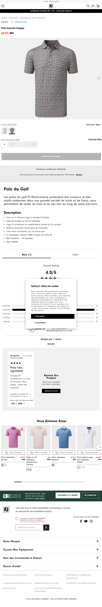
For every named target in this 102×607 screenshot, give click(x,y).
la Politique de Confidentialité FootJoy (32, 521)
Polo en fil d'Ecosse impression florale (31, 461)
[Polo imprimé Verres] (13, 449)
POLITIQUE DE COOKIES (43, 575)
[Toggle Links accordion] (51, 541)
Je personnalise (40, 322)
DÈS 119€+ (42, 11)
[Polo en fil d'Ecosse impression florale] (38, 449)
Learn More (39, 498)
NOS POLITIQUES (9, 588)
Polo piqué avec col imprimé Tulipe (85, 459)
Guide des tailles (95, 139)
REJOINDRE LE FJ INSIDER (67, 495)
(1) (12, 22)
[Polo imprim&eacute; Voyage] (51, 80)
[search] (88, 6)
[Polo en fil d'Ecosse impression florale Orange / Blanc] (27, 469)
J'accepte (39, 316)
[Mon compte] (93, 6)
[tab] (98, 6)
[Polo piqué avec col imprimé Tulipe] (89, 449)
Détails (79, 175)
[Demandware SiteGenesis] (51, 5)
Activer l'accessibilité (51, 1)
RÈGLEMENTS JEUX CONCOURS (46, 583)
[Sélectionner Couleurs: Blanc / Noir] (4, 131)
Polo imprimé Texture (58, 458)
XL (26, 144)
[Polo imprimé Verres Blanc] (5, 465)
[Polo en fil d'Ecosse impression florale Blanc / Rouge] (30, 469)
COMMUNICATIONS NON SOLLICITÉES (17, 583)
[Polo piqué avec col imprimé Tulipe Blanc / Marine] (81, 467)
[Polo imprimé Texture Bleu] (53, 465)
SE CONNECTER (90, 495)
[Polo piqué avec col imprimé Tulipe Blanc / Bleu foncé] (83, 467)
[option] (51, 80)
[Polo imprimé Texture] (64, 449)
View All (51, 344)
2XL (34, 144)
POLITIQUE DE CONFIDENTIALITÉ (15, 575)
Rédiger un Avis (21, 22)
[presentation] (26, 254)
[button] (3, 6)
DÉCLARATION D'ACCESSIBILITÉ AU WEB (81, 583)
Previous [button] (3, 78)
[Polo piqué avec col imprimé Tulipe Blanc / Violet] (78, 467)
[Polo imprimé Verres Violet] (2, 465)
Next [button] (99, 78)
